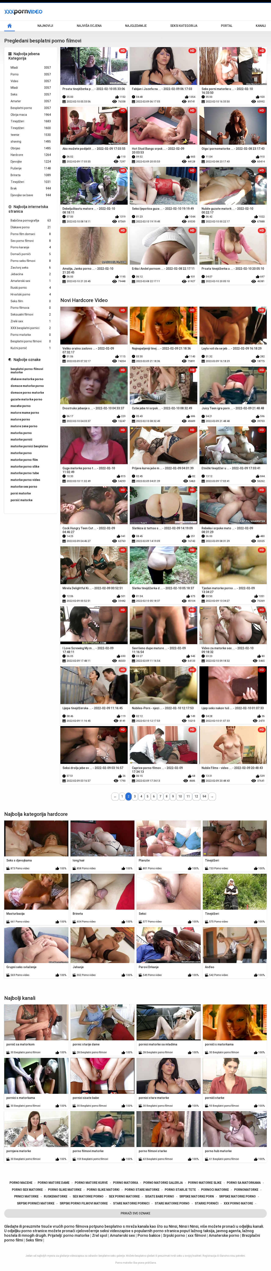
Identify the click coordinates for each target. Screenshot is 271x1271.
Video (31, 81)
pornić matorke (21, 500)
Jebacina (31, 274)
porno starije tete (180, 1189)
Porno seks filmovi (31, 261)
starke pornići (206, 1203)
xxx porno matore (238, 1203)
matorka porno (21, 433)
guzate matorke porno (26, 399)
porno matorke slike (204, 1182)
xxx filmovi (197, 1235)
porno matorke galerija (163, 1182)
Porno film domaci (31, 234)
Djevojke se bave (31, 195)
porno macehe (21, 1182)
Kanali (261, 25)
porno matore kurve (91, 1182)
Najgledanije (136, 25)
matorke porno (21, 453)
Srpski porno (174, 1235)
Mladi (31, 67)
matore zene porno (24, 426)
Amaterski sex (31, 281)
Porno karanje (31, 247)
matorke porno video (25, 480)
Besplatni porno (31, 108)
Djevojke (31, 161)
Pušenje (31, 168)
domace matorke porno (27, 386)
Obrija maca (31, 114)
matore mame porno (25, 412)
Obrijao (31, 148)
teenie (31, 134)
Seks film (31, 301)
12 (196, 796)
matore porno (20, 419)
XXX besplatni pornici (31, 328)
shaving (31, 141)
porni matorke (21, 493)
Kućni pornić (31, 348)
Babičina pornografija (31, 220)
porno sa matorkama (244, 1182)
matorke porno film (24, 459)
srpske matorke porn (196, 1196)
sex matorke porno (88, 1196)
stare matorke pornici (131, 1203)
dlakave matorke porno (27, 379)
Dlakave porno (31, 227)
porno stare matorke (142, 1189)
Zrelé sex (31, 321)
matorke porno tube (25, 473)
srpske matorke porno (237, 1196)
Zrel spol (100, 1235)
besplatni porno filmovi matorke (27, 370)
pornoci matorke (215, 1189)
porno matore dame (53, 1182)
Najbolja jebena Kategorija (24, 56)
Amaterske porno (224, 1235)
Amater (31, 101)
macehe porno (21, 406)
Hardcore (31, 154)
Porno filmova (31, 307)
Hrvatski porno (31, 294)
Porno (31, 74)
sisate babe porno (159, 1196)
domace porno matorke (27, 392)
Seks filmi (34, 1240)
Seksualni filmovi (31, 314)
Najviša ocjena (89, 25)
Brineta (31, 175)
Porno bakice (149, 1235)
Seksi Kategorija (183, 25)
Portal (226, 25)
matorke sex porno (24, 486)
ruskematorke (55, 1196)
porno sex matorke (27, 1189)
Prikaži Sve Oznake (135, 1213)
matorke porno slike (25, 466)
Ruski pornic (31, 287)
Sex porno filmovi (31, 240)
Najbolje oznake (27, 359)
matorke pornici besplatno (29, 446)
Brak (31, 188)
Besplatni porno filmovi (31, 341)
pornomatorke (246, 1189)
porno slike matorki (103, 1189)
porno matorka (125, 1182)
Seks (31, 94)
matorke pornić (21, 439)
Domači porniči (31, 254)
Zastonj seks (31, 267)
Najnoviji (45, 25)
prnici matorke (26, 1196)
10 (180, 796)
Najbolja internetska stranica (28, 209)
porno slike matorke (65, 1189)
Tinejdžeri (31, 121)
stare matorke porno (172, 1203)
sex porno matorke (124, 1196)
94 (204, 796)
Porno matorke (31, 334)
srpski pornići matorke (35, 1203)
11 (188, 796)
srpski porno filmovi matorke (84, 1203)
